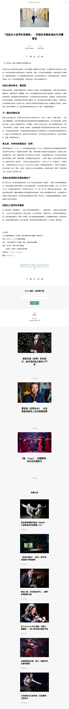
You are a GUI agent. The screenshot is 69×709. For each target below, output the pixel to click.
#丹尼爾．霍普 (30, 267)
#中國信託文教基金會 (36, 265)
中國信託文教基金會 (16, 252)
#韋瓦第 (45, 265)
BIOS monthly (29, 48)
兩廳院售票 (10, 255)
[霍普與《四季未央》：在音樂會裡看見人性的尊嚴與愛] (34, 404)
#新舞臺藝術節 (24, 265)
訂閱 (34, 303)
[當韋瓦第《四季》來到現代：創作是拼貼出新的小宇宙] (34, 355)
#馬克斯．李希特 (41, 267)
